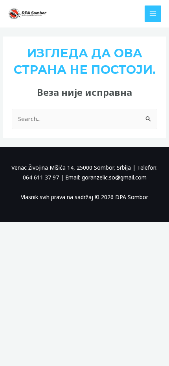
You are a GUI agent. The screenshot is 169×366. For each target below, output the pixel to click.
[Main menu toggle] (153, 13)
